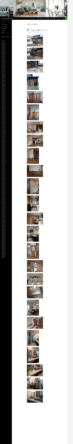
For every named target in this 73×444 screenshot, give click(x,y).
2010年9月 (3, 224)
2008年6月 (3, 257)
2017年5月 (3, 122)
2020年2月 (3, 84)
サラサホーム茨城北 (46, 18)
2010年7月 (3, 226)
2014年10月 (3, 161)
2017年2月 (3, 126)
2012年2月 (3, 202)
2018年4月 (3, 108)
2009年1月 (3, 249)
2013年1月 (3, 188)
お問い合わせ (58, 18)
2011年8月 (3, 210)
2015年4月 (3, 154)
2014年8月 (3, 164)
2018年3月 (3, 109)
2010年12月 (3, 220)
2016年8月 (3, 133)
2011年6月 (3, 212)
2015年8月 (3, 149)
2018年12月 (3, 99)
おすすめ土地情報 (53, 18)
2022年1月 (3, 61)
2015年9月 (3, 147)
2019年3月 (3, 95)
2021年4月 (3, 70)
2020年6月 (3, 79)
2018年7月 (3, 104)
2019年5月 (3, 93)
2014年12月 (3, 159)
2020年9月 (3, 76)
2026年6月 (3, 43)
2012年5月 (3, 198)
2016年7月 (3, 135)
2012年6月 (3, 197)
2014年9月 (3, 163)
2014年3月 (3, 170)
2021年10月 (3, 65)
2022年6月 (3, 57)
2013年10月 (3, 177)
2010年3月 (3, 231)
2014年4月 (3, 169)
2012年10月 (3, 192)
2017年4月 (3, 123)
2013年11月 (3, 175)
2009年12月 (3, 235)
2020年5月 (3, 80)
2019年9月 (3, 88)
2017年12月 (3, 113)
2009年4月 (3, 245)
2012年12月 (3, 189)
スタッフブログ (29, 28)
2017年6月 (3, 121)
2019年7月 (3, 90)
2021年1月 (3, 72)
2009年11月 (3, 236)
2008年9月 (3, 254)
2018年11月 (3, 100)
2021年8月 (3, 67)
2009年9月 (3, 239)
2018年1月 (3, 112)
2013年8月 (3, 179)
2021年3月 (3, 71)
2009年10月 (3, 238)
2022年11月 (3, 53)
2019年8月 (3, 89)
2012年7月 (3, 196)
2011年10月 (3, 207)
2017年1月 (3, 127)
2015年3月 (3, 155)
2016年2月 (3, 141)
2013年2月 (3, 187)
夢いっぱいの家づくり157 (37, 30)
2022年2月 (3, 60)
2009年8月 (3, 240)
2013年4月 (3, 184)
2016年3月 (3, 140)
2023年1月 (3, 51)
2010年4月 (3, 230)
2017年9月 (3, 117)
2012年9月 (3, 193)
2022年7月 (3, 56)
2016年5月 (3, 137)
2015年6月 (3, 151)
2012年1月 (3, 203)
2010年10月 (3, 222)
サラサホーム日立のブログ (7, 18)
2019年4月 (3, 94)
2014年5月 (3, 168)
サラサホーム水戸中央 (40, 18)
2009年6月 (3, 243)
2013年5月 (3, 183)
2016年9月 (3, 132)
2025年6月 (3, 48)
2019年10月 (3, 86)
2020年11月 (3, 75)
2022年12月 (3, 52)
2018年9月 (3, 103)
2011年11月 (3, 206)
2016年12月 (3, 128)
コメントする (41, 32)
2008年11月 (3, 252)
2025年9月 (3, 46)
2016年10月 (3, 131)
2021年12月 (3, 62)
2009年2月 (3, 248)
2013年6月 (3, 182)
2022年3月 (3, 58)
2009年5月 (3, 244)
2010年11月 (3, 221)
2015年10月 (3, 146)
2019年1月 (3, 98)
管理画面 (63, 18)
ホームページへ (33, 18)
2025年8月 (3, 47)
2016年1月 (3, 142)
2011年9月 (3, 208)
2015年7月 (3, 150)
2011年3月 (3, 216)
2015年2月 (3, 156)
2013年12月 (3, 174)
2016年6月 (3, 136)
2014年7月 (3, 165)
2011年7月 (3, 211)
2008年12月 (3, 250)
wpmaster (35, 32)
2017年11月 (3, 114)
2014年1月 (3, 173)
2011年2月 (3, 217)
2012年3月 (3, 201)
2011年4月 (3, 215)
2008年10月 (3, 253)
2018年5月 (3, 107)
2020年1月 (3, 85)
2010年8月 (3, 225)
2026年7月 (3, 42)
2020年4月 (3, 81)
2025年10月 (3, 44)
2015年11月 (3, 145)
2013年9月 (3, 178)
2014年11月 (3, 160)
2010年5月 (3, 229)
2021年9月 (3, 66)
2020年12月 (3, 74)
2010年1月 (3, 234)
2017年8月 (3, 118)
